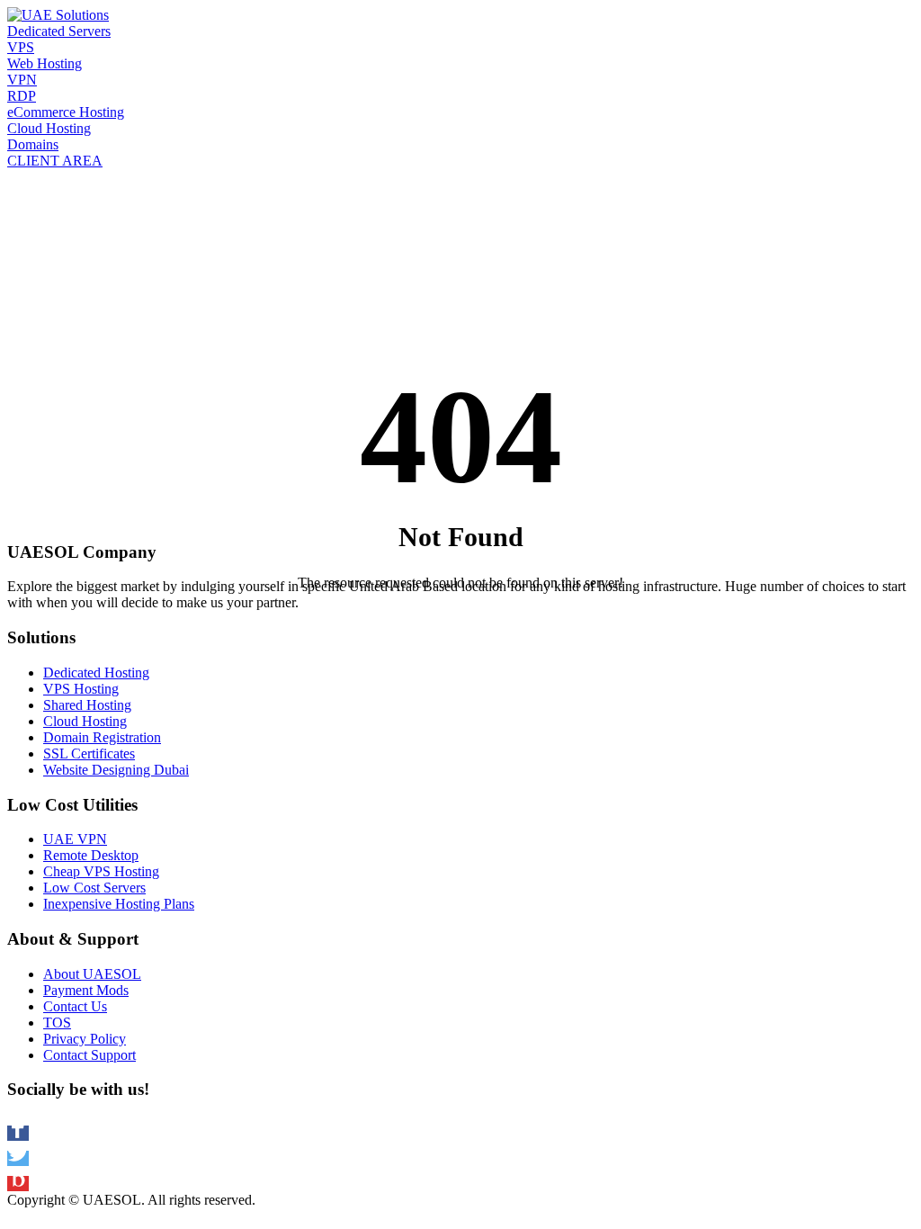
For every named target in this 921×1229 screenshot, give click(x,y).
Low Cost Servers (94, 887)
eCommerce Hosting (65, 112)
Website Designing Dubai (116, 769)
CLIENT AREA (55, 160)
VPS (20, 47)
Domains (32, 144)
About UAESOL (92, 974)
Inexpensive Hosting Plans (118, 903)
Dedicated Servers (59, 31)
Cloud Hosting (49, 128)
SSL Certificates (89, 753)
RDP (21, 95)
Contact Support (89, 1055)
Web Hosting (44, 63)
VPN (22, 79)
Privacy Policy (84, 1038)
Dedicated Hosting (96, 672)
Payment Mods (86, 990)
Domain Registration (102, 737)
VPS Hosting (81, 688)
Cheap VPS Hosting (101, 871)
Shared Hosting (87, 705)
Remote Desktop (91, 855)
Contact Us (75, 1006)
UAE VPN (75, 839)
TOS (57, 1022)
